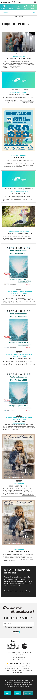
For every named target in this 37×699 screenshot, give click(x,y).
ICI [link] (10, 670)
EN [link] (20, 2)
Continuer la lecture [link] (28, 67)
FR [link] (18, 2)
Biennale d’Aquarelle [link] (19, 484)
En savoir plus (28, 693)
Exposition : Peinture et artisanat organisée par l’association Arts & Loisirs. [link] (19, 292)
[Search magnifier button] (34, 12)
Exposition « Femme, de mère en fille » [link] (19, 231)
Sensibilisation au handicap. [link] (18, 155)
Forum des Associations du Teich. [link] (19, 191)
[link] (1, 2)
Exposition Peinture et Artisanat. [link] (19, 92)
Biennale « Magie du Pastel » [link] (19, 56)
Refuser (17, 693)
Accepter (8, 693)
